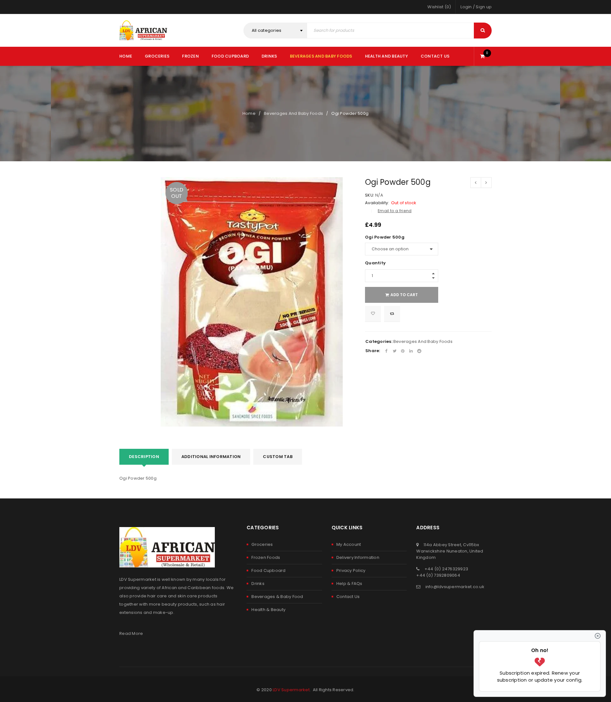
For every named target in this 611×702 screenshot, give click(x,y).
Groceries (262, 544)
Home (249, 113)
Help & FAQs (349, 583)
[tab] (144, 457)
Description (144, 457)
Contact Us (348, 597)
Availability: (377, 203)
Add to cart (404, 294)
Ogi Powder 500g (384, 237)
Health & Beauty (268, 610)
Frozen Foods (265, 557)
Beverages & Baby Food (277, 597)
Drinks (257, 583)
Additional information (211, 457)
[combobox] (275, 30)
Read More (131, 633)
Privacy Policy (351, 570)
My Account (348, 544)
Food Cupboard (268, 570)
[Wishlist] (373, 314)
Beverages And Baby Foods (293, 113)
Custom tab (277, 457)
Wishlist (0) (439, 7)
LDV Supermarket (291, 690)
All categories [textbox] (267, 30)
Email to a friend (394, 210)
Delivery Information (357, 557)
